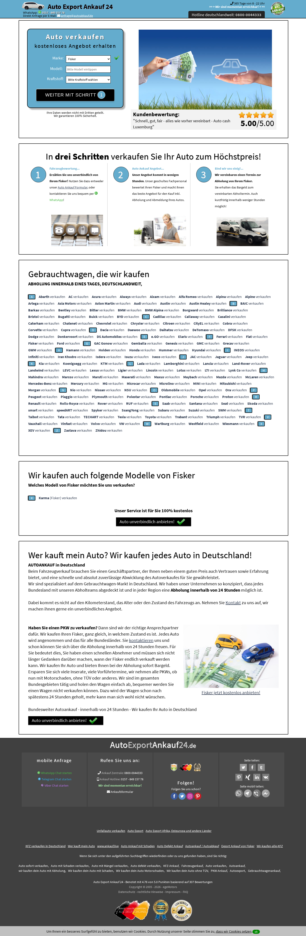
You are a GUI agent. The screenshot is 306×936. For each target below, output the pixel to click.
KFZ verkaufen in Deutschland (46, 846)
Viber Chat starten (57, 785)
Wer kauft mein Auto (81, 846)
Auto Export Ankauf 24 (80, 6)
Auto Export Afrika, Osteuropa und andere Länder (178, 831)
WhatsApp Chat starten (56, 773)
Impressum (173, 892)
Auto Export (135, 831)
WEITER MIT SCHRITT (74, 94)
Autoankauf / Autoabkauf (202, 846)
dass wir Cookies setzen (234, 931)
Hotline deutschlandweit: (226, 14)
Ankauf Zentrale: (112, 773)
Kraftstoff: (55, 78)
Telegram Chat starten (56, 779)
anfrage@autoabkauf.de (77, 16)
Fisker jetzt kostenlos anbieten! (231, 692)
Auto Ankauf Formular (72, 187)
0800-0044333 (133, 773)
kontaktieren (141, 640)
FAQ (185, 892)
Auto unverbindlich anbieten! (147, 521)
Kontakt (233, 602)
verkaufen (52, 296)
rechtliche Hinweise (150, 892)
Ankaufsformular (122, 792)
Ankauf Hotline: (110, 779)
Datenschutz (126, 892)
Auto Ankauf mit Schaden (138, 846)
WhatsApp (56, 200)
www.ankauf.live (108, 846)
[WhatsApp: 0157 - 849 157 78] (39, 13)
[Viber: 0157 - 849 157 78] (42, 785)
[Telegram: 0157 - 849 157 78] (39, 779)
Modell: (56, 68)
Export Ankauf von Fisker (237, 846)
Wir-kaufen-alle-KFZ (270, 846)
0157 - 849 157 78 (53, 13)
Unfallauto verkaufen (111, 831)
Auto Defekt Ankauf (170, 846)
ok (256, 931)
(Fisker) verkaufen (58, 498)
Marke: (58, 58)
